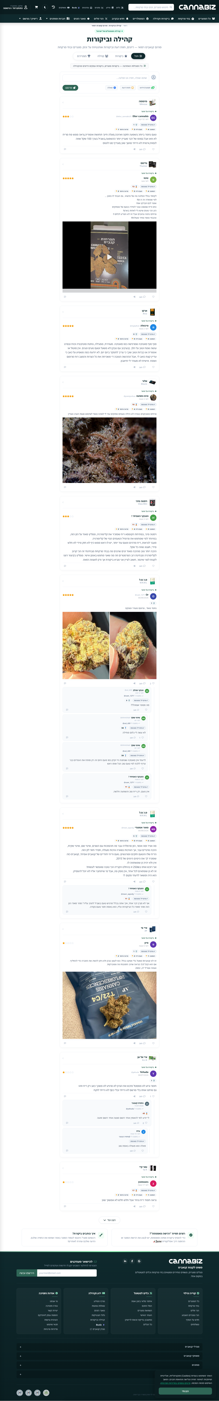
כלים (118, 7)
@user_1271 (129, 695)
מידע (108, 7)
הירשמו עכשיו (27, 1273)
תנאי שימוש (52, 1324)
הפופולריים (139, 18)
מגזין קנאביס (99, 1329)
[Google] (139, 1261)
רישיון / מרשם (30, 18)
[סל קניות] (36, 7)
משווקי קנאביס (191, 1355)
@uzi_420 (126, 723)
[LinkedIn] (125, 1261)
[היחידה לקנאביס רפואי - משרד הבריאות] (46, 1393)
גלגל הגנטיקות (98, 1315)
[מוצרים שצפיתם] (53, 7)
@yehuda (130, 1108)
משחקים (63, 7)
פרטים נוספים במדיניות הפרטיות (175, 1383)
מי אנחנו (54, 1301)
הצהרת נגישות (51, 1319)
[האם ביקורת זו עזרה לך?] (152, 149)
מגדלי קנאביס (192, 1346)
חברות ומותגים (57, 18)
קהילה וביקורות (97, 1319)
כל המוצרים (204, 18)
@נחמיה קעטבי (124, 1136)
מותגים (195, 1364)
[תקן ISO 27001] (28, 1393)
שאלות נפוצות (98, 1305)
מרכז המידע (99, 1301)
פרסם (68, 88)
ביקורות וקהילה (161, 18)
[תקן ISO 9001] (37, 1393)
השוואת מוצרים (145, 1310)
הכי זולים (99, 18)
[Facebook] (132, 1261)
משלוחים (195, 1324)
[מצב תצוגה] (45, 7)
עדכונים (85, 7)
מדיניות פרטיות (51, 1329)
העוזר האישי (146, 1315)
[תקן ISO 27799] (20, 1393)
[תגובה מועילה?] (145, 710)
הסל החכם (147, 1305)
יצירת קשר (53, 1310)
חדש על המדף (192, 1319)
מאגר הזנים (80, 18)
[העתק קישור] (134, 149)
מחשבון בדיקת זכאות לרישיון (138, 1319)
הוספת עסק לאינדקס (48, 1315)
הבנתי (185, 1391)
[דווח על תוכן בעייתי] (65, 149)
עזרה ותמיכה (52, 1305)
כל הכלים (147, 1324)
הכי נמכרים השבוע (190, 1315)
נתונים (98, 7)
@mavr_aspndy (127, 894)
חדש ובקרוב (118, 18)
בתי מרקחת (184, 18)
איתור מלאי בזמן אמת (141, 1301)
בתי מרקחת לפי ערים (188, 1374)
